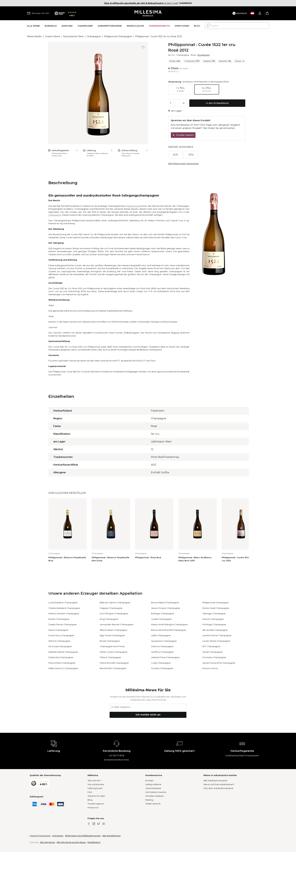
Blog (90, 800)
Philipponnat (132, 206)
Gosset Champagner (161, 619)
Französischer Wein (73, 36)
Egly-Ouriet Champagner (112, 635)
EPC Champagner (211, 646)
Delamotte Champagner (60, 657)
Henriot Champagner (213, 619)
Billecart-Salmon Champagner (115, 602)
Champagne (182, 55)
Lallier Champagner (161, 635)
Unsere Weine (52, 36)
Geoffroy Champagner (162, 652)
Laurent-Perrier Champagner (217, 635)
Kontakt (149, 780)
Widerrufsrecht (152, 803)
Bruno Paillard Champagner (165, 602)
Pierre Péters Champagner (62, 663)
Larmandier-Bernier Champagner (117, 624)
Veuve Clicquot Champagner (165, 608)
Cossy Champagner (161, 663)
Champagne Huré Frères (112, 646)
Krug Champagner (109, 619)
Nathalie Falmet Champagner (63, 652)
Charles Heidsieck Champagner (64, 608)
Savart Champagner (212, 652)
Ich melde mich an (148, 714)
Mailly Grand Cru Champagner (63, 668)
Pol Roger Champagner (214, 624)
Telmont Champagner (59, 641)
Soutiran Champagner (162, 668)
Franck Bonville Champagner (114, 663)
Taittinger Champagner (214, 613)
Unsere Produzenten (40, 835)
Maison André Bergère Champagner (169, 624)
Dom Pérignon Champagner (114, 613)
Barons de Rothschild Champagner (168, 630)
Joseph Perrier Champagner (62, 624)
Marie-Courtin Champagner (113, 652)
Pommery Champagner (214, 657)
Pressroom (93, 807)
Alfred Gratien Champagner (113, 630)
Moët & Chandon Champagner (63, 613)
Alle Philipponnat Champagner (183, 163)
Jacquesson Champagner (164, 641)
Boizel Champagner (110, 641)
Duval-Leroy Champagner (61, 635)
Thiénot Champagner (110, 657)
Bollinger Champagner (162, 613)
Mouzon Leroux (210, 668)
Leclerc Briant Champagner (216, 641)
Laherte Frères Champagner (165, 657)
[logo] (148, 13)
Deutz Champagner (58, 630)
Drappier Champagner (111, 608)
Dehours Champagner (162, 646)
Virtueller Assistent (154, 796)
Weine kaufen (34, 36)
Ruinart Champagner (58, 619)
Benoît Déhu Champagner (113, 668)
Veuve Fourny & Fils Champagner (218, 663)
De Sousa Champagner (60, 646)
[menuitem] (33, 25)
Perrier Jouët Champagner (215, 608)
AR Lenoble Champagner (215, 630)
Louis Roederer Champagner (63, 602)
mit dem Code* (141, 3)
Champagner (94, 36)
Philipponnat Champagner (118, 36)
